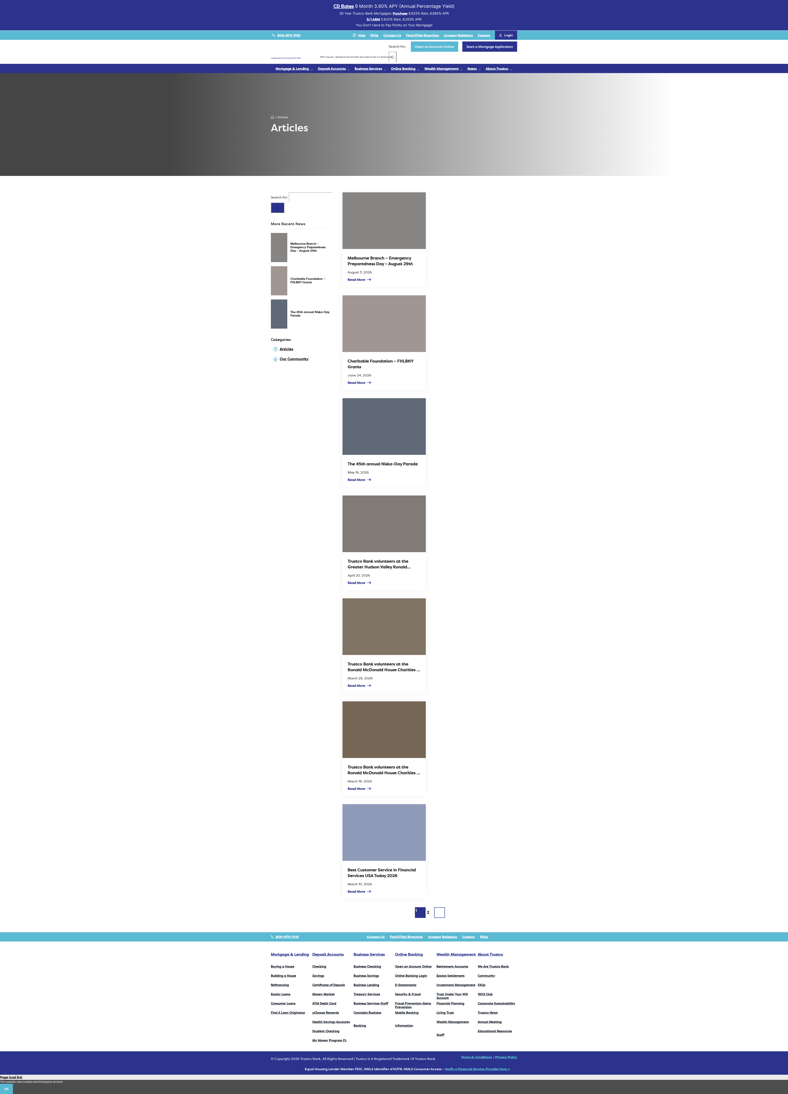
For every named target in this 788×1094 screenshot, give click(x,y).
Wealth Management (456, 954)
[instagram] (509, 936)
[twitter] (503, 936)
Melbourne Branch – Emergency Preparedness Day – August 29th (307, 247)
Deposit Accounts (328, 954)
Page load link (11, 1077)
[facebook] (496, 936)
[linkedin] (516, 936)
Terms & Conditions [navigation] (476, 1057)
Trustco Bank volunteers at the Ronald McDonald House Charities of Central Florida (384, 770)
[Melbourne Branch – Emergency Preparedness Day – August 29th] (279, 247)
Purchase (400, 13)
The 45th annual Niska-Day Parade (310, 314)
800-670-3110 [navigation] (287, 937)
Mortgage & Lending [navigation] (290, 954)
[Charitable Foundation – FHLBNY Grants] (279, 280)
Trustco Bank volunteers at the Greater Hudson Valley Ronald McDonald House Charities (378, 564)
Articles (286, 349)
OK (6, 1089)
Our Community (294, 358)
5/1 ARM (373, 19)
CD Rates (343, 6)
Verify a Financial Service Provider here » (477, 1069)
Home (272, 117)
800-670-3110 (288, 35)
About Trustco (490, 954)
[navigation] (434, 46)
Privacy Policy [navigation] (506, 1057)
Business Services (369, 954)
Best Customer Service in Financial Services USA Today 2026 (382, 872)
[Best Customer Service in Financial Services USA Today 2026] (384, 832)
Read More (356, 279)
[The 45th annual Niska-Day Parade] (279, 314)
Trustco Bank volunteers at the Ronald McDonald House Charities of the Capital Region (384, 667)
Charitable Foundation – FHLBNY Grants (307, 280)
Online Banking (409, 954)
